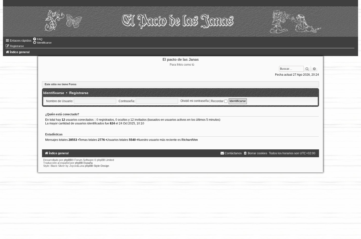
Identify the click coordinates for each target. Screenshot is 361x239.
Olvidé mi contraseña (194, 101)
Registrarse (78, 93)
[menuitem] (37, 39)
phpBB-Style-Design (97, 165)
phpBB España (84, 162)
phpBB (68, 159)
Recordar (217, 101)
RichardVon (189, 140)
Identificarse (53, 93)
